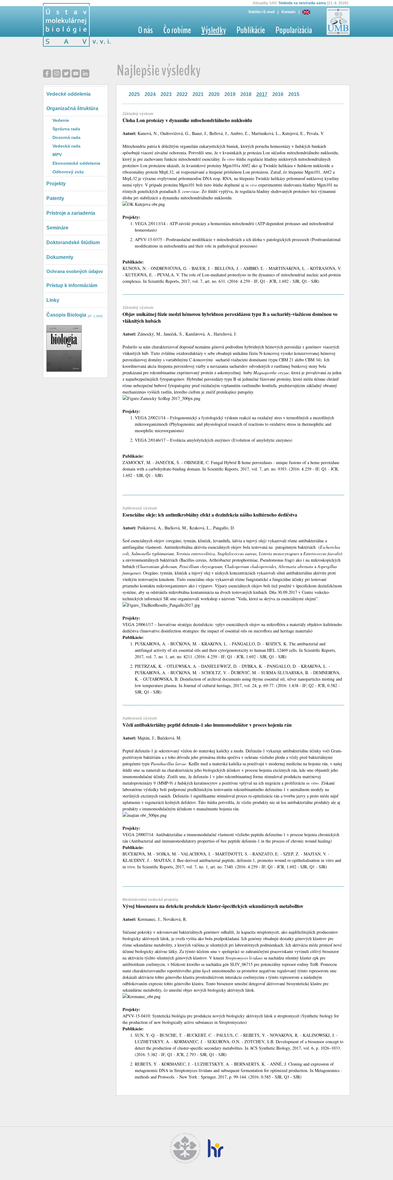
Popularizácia (293, 30)
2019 (229, 94)
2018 (245, 94)
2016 (277, 94)
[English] (306, 12)
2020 (214, 94)
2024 (150, 94)
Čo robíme (177, 30)
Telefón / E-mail (261, 12)
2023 (166, 94)
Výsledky (213, 30)
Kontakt (288, 12)
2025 (134, 94)
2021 (198, 94)
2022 (182, 94)
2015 (293, 94)
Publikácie (250, 30)
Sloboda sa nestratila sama (302, 3)
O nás (145, 30)
